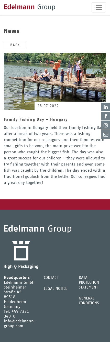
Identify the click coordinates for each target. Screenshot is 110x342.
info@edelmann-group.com (20, 323)
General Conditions (89, 300)
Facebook (105, 116)
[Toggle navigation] (99, 7)
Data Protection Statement (89, 282)
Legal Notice (55, 288)
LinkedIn (105, 107)
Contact (105, 134)
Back (15, 45)
